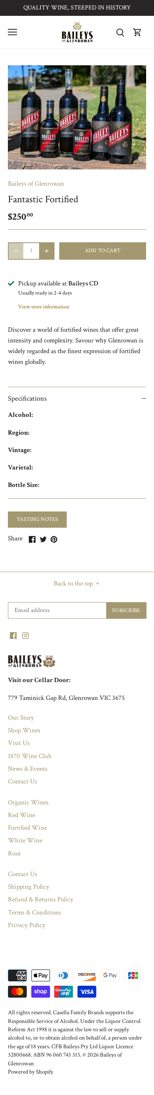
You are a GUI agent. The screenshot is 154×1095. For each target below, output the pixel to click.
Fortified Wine (27, 827)
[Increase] (46, 251)
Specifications (27, 398)
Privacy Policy (26, 925)
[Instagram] (25, 635)
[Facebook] (13, 635)
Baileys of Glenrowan (36, 183)
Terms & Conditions (34, 912)
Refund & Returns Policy (40, 899)
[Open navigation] (12, 32)
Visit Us (19, 743)
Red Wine (21, 815)
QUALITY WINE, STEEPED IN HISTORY (77, 8)
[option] (77, 117)
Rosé (14, 853)
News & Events (27, 768)
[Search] (120, 32)
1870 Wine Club (29, 756)
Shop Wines (24, 730)
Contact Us (22, 781)
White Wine (25, 840)
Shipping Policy (28, 886)
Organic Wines (28, 802)
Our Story (21, 717)
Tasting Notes (37, 519)
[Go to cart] (137, 32)
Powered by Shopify (30, 1072)
